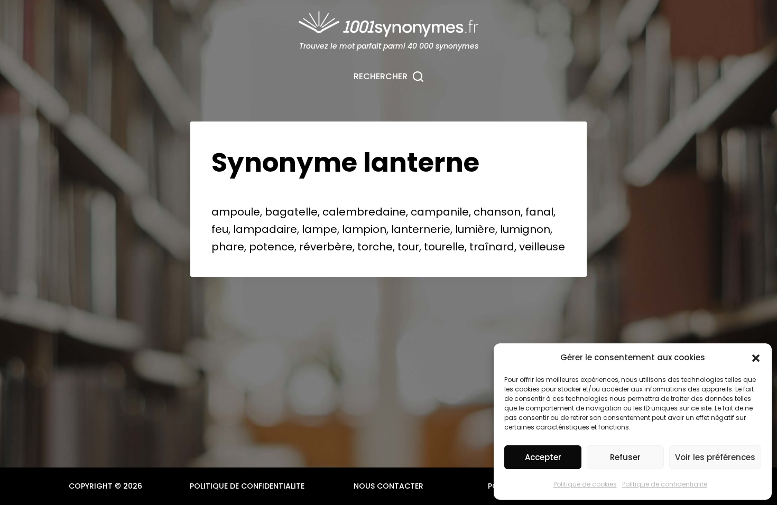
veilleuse (542, 246)
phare (227, 246)
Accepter (543, 457)
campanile (440, 211)
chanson (497, 211)
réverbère (326, 246)
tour (408, 246)
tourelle (444, 246)
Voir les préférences (715, 457)
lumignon (525, 229)
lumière (475, 229)
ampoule (235, 211)
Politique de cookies (585, 484)
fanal (539, 211)
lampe (319, 229)
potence (271, 246)
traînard (491, 246)
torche (375, 246)
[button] (756, 358)
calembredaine (364, 211)
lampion (364, 229)
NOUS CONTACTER (388, 486)
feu (219, 229)
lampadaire (265, 229)
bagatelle (291, 211)
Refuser (625, 457)
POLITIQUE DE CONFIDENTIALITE (247, 486)
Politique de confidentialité (664, 484)
